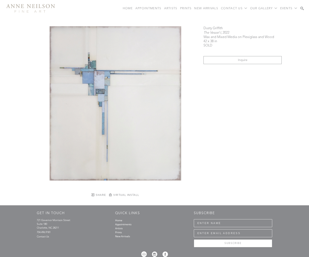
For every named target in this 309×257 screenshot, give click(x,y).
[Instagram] (156, 254)
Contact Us (43, 237)
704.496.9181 (44, 232)
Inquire (242, 60)
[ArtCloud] (145, 254)
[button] (234, 8)
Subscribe (233, 243)
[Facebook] (165, 254)
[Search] (302, 8)
